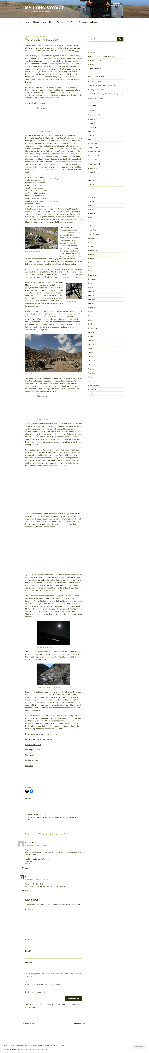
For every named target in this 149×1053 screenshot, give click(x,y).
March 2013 (92, 139)
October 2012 (93, 160)
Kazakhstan (92, 275)
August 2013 (92, 119)
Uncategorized (93, 385)
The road (60, 22)
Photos (36, 22)
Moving (91, 303)
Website (28, 962)
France (90, 246)
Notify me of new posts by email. (38, 992)
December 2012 (94, 152)
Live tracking (48, 22)
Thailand (91, 353)
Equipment (92, 238)
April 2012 (91, 184)
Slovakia (91, 340)
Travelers (91, 373)
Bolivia (90, 205)
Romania (91, 332)
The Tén (71, 22)
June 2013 (92, 127)
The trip (91, 365)
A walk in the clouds (33, 744)
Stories (90, 348)
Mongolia (91, 299)
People (90, 312)
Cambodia (92, 214)
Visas (90, 393)
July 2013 (91, 123)
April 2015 (92, 111)
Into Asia (98, 81)
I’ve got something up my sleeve (112, 94)
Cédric (28, 64)
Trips (90, 377)
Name (28, 939)
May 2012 (91, 180)
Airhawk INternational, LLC (97, 86)
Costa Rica (92, 230)
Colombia (91, 226)
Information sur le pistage (87, 22)
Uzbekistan (92, 389)
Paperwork (92, 308)
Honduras (91, 267)
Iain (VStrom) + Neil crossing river (38, 739)
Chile (90, 218)
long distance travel (58, 817)
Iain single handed (32, 750)
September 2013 (94, 115)
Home (27, 22)
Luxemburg (92, 287)
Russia (90, 336)
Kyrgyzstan (33, 814)
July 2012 (91, 172)
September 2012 (94, 164)
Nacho (28, 876)
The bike (91, 357)
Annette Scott (93, 94)
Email (28, 951)
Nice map (91, 52)
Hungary (91, 271)
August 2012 (92, 168)
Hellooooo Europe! (94, 60)
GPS (90, 263)
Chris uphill (29, 755)
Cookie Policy (45, 1049)
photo (90, 320)
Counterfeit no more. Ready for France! (101, 56)
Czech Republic (93, 234)
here (67, 246)
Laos (90, 283)
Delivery (91, 64)
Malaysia (91, 291)
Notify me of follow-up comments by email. (42, 984)
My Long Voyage (45, 7)
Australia (91, 201)
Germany (91, 258)
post (77, 51)
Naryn (71, 817)
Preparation (92, 328)
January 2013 (93, 147)
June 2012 (92, 176)
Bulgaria (91, 209)
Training (91, 369)
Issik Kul (32, 817)
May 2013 (91, 131)
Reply (27, 868)
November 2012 (94, 156)
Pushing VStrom (31, 760)
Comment (29, 909)
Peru (90, 316)
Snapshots (92, 344)
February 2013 (93, 143)
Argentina (91, 197)
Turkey (90, 381)
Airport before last (94, 69)
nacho (45, 36)
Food (90, 242)
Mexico (91, 295)
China (90, 222)
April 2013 (92, 135)
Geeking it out (93, 250)
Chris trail (29, 765)
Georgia (91, 254)
